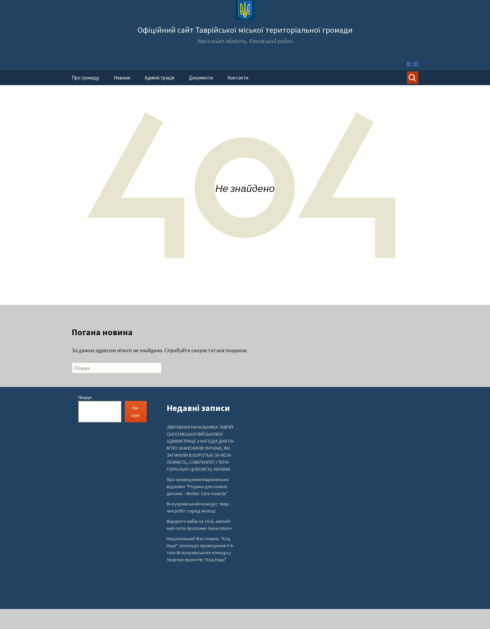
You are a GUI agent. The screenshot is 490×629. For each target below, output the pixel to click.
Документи (201, 77)
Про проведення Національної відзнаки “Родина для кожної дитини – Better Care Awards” (198, 486)
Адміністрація (159, 77)
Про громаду (85, 77)
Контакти (237, 77)
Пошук (85, 397)
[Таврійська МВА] (416, 64)
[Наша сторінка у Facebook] (409, 64)
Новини (122, 77)
